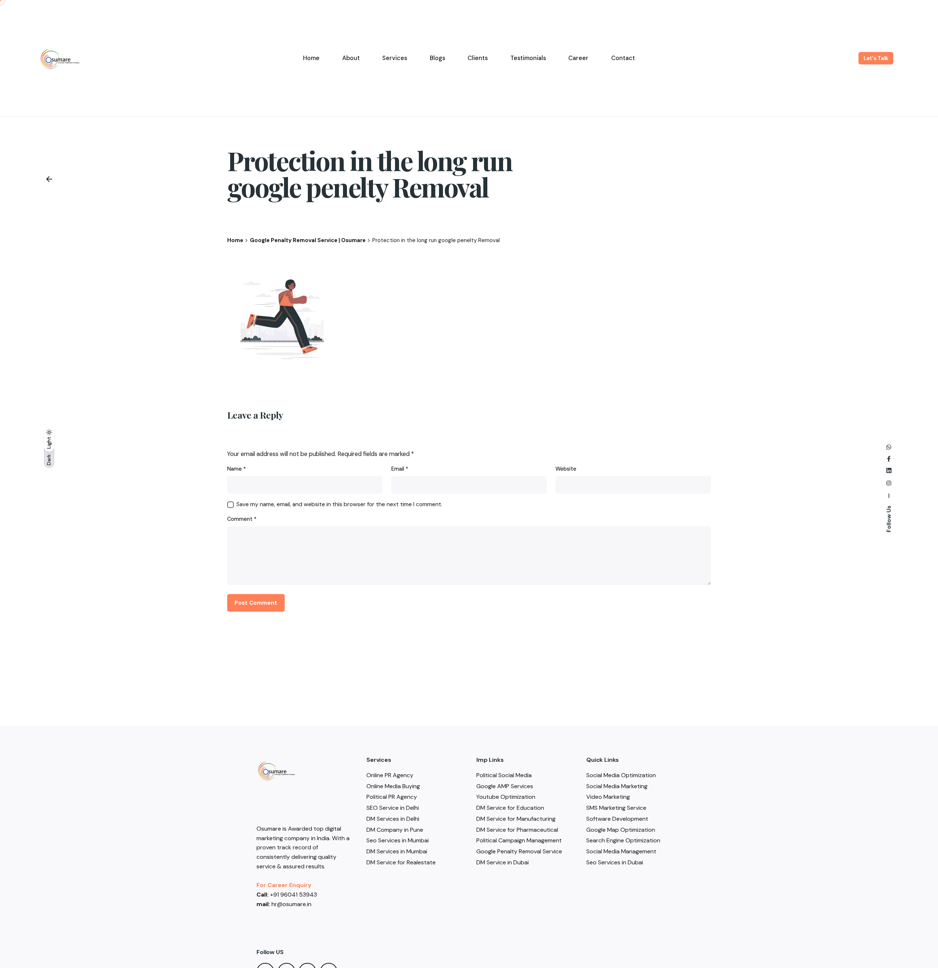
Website (565, 469)
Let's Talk (876, 58)
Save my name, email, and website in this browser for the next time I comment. (339, 504)
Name (236, 469)
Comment (241, 519)
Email (399, 469)
